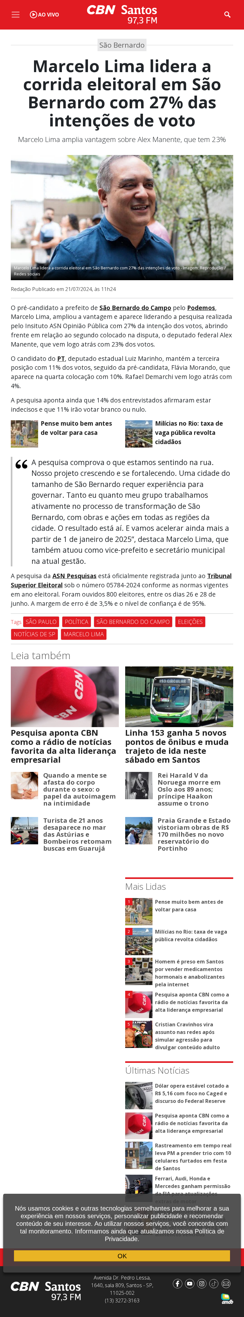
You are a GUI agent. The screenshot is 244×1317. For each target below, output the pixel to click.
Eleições (190, 621)
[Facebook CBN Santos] (179, 1283)
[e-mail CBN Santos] (227, 1283)
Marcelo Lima (84, 634)
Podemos (201, 307)
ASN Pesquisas (74, 575)
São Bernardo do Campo (133, 621)
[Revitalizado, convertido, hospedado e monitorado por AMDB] (227, 1298)
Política (76, 621)
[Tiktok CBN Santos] (215, 1283)
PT (61, 358)
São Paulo (41, 621)
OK (122, 1256)
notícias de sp (34, 634)
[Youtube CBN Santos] (191, 1283)
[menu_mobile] (15, 14)
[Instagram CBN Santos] (203, 1283)
